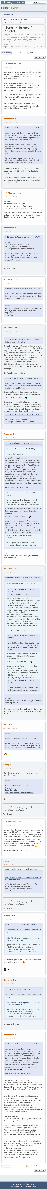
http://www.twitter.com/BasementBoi (19, 792)
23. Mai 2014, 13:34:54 (10, 283)
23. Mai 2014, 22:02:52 (10, 864)
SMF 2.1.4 (14, 1186)
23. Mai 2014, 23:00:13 (10, 1038)
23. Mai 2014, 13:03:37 (10, 231)
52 (37, 53)
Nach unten (6, 53)
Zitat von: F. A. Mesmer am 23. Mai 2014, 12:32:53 (23, 128)
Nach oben (6, 1166)
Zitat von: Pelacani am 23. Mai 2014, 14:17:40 (22, 443)
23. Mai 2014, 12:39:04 (10, 122)
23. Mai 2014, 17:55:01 (10, 437)
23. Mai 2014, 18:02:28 (10, 728)
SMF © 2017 (21, 1186)
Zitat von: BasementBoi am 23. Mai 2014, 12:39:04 (23, 289)
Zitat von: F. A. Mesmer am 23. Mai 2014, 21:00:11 (23, 1044)
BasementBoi (9, 118)
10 (32, 53)
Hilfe (12, 1184)
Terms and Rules (21, 1184)
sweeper (7, 764)
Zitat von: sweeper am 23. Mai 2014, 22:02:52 (22, 925)
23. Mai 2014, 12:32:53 (10, 67)
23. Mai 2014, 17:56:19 (10, 572)
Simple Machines (31, 1186)
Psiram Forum (10, 7)
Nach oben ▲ (31, 1184)
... (23, 53)
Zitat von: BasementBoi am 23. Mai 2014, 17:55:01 (23, 578)
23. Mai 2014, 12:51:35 (10, 197)
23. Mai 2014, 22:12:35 (10, 919)
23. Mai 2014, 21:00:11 (10, 825)
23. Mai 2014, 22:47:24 (10, 984)
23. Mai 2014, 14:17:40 (10, 331)
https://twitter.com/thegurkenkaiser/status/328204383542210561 (23, 878)
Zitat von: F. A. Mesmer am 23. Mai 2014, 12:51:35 (23, 237)
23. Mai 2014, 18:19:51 (10, 768)
